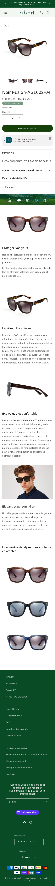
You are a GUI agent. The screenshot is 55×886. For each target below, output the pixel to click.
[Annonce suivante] (49, 4)
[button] (6, 12)
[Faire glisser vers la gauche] (3, 82)
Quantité (6, 112)
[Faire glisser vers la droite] (52, 82)
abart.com (16, 878)
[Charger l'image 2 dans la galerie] (27, 81)
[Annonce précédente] (5, 4)
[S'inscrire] (46, 801)
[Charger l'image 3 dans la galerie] (41, 81)
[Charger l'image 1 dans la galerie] (13, 81)
